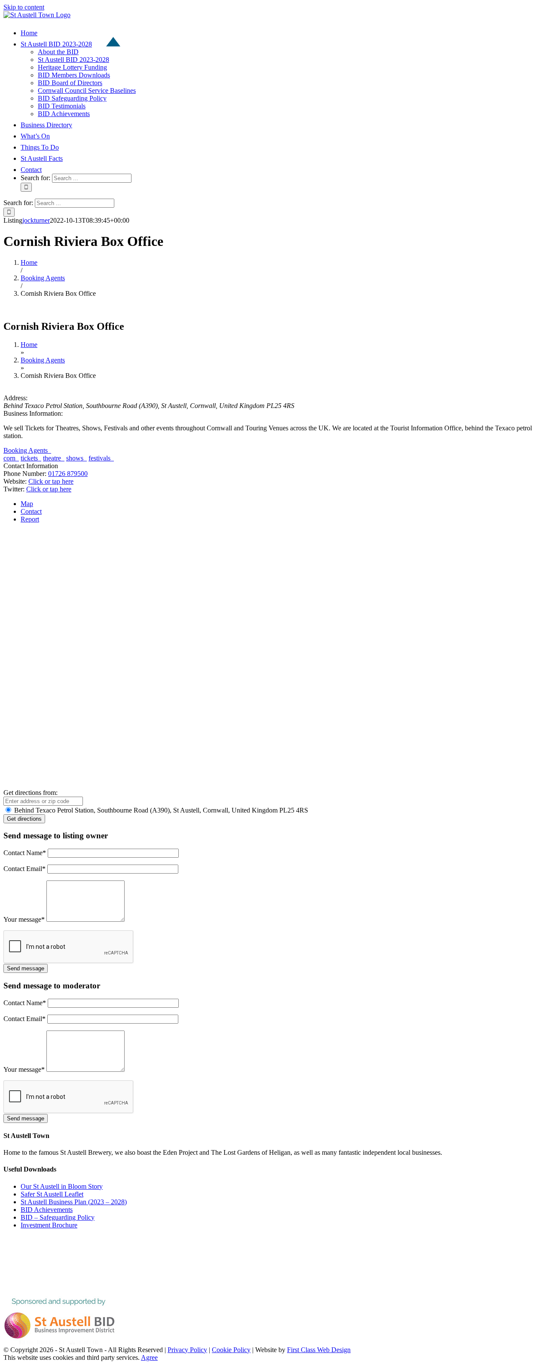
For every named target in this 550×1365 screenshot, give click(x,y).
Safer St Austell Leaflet (52, 1194)
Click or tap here (50, 481)
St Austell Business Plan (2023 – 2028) (74, 1201)
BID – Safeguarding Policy (58, 1217)
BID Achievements (47, 1209)
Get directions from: (30, 792)
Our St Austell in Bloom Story (62, 1186)
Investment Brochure (49, 1225)
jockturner (36, 220)
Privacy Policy (187, 1349)
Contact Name (24, 852)
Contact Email (24, 868)
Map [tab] (27, 503)
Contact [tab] (31, 511)
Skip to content (23, 7)
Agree (149, 1357)
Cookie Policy (231, 1349)
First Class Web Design (319, 1349)
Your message (24, 919)
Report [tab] (30, 519)
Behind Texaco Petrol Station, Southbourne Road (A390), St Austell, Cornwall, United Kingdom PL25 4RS (160, 810)
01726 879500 (68, 473)
